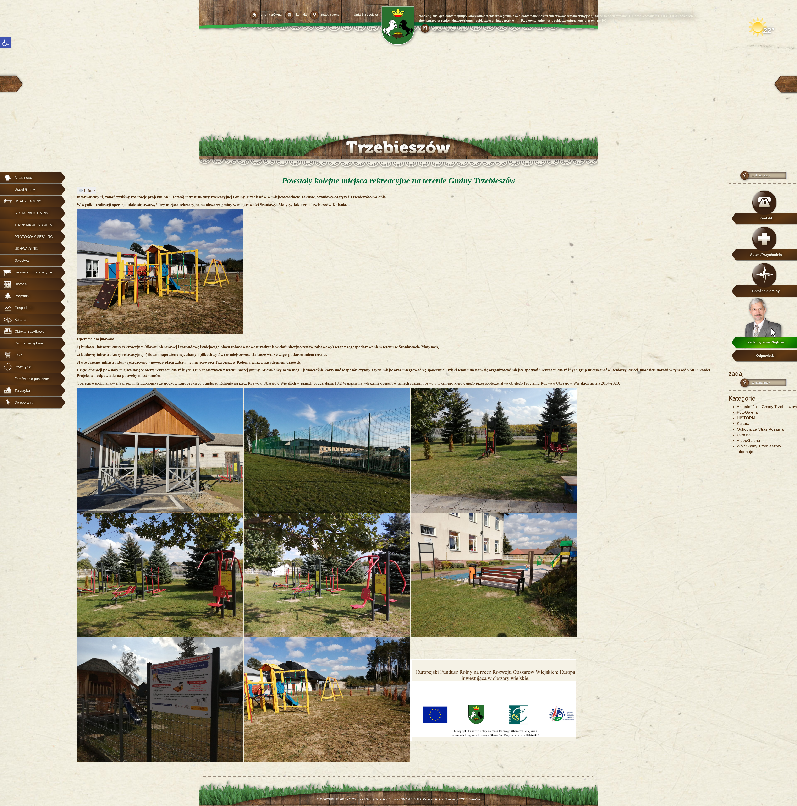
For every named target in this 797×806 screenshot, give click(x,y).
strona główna (271, 14)
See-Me (474, 799)
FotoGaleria (747, 412)
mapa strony (330, 14)
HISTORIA (746, 418)
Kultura (743, 423)
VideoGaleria (748, 440)
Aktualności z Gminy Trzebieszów (767, 406)
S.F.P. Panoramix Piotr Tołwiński (436, 799)
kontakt (301, 14)
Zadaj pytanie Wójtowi (766, 342)
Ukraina (744, 435)
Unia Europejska (366, 14)
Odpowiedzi (766, 356)
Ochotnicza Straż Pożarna (760, 429)
